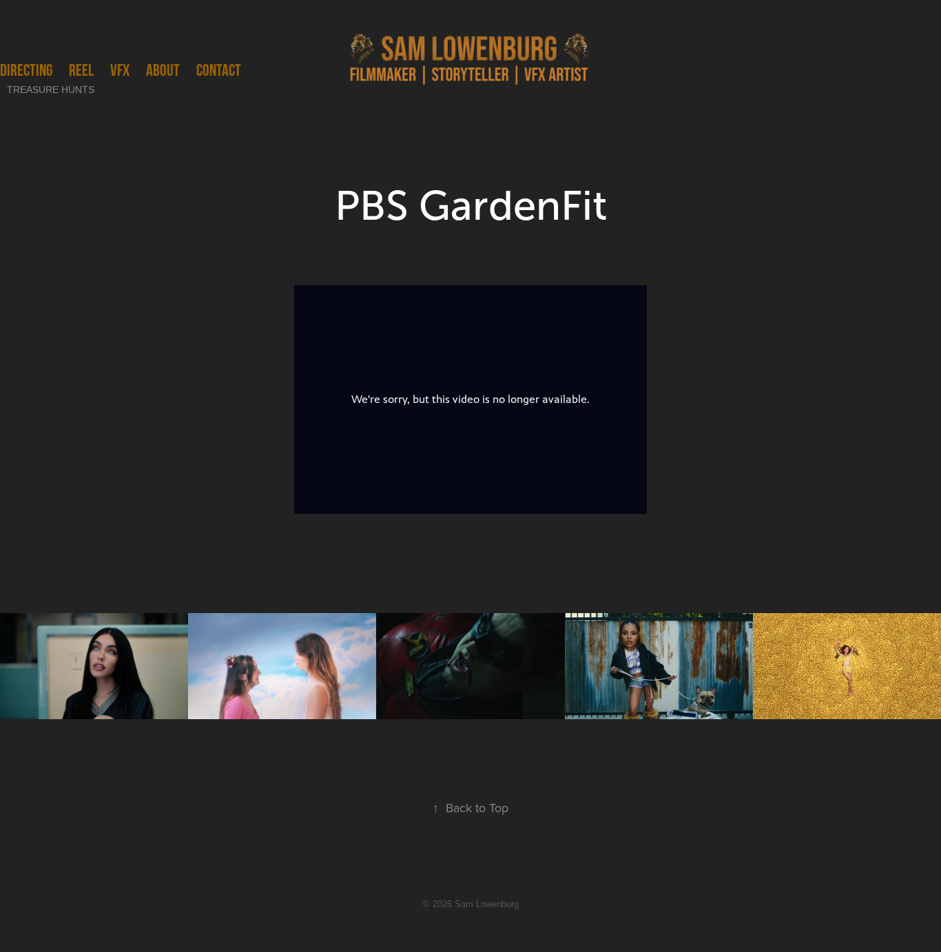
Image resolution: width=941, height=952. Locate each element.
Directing (26, 70)
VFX (120, 70)
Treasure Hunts (50, 89)
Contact (218, 70)
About (163, 70)
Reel (81, 70)
